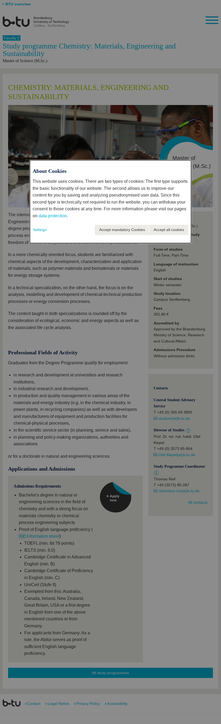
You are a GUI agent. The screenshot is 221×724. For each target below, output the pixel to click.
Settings (40, 230)
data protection (53, 216)
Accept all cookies (169, 230)
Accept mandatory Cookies (122, 230)
